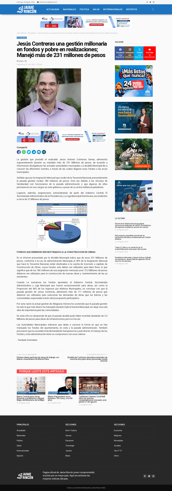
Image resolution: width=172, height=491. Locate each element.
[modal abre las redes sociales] (44, 152)
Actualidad (21, 37)
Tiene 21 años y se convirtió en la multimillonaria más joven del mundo (130, 248)
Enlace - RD (23, 61)
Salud (19, 446)
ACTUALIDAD (52, 9)
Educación (69, 441)
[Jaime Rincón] (29, 9)
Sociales (117, 446)
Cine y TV (118, 451)
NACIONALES (69, 9)
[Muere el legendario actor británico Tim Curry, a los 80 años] (62, 385)
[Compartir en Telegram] (34, 152)
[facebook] (147, 2)
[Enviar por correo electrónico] (39, 152)
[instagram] (153, 2)
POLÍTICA (84, 9)
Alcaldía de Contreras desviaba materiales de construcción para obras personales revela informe (87, 359)
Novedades (118, 441)
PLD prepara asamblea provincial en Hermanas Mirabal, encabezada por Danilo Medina (133, 237)
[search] (153, 9)
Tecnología (69, 446)
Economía (118, 430)
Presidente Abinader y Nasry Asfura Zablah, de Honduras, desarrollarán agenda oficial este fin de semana (133, 259)
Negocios (117, 436)
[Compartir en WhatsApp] (24, 152)
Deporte (20, 456)
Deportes (131, 9)
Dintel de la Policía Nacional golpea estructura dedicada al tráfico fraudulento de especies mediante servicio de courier (133, 225)
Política (20, 441)
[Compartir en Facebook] (19, 152)
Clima (116, 456)
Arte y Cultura (71, 430)
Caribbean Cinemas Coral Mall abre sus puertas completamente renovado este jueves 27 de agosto (93, 399)
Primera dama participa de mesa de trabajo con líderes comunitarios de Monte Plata (38, 358)
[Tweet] (29, 152)
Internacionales (112, 9)
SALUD (96, 9)
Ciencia (68, 436)
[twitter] (150, 2)
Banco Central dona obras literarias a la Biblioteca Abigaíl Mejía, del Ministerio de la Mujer (30, 398)
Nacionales (32, 392)
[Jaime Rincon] (27, 475)
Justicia (68, 451)
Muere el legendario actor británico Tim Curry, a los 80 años (60, 398)
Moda (67, 456)
